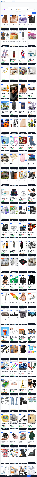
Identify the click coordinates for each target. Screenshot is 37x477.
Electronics (12, 9)
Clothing (6, 9)
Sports (25, 9)
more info (8, 30)
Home (9, 9)
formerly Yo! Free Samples (4, 1)
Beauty (31, 9)
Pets (19, 9)
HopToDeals (4, 0)
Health (34, 9)
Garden (16, 9)
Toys (27, 9)
